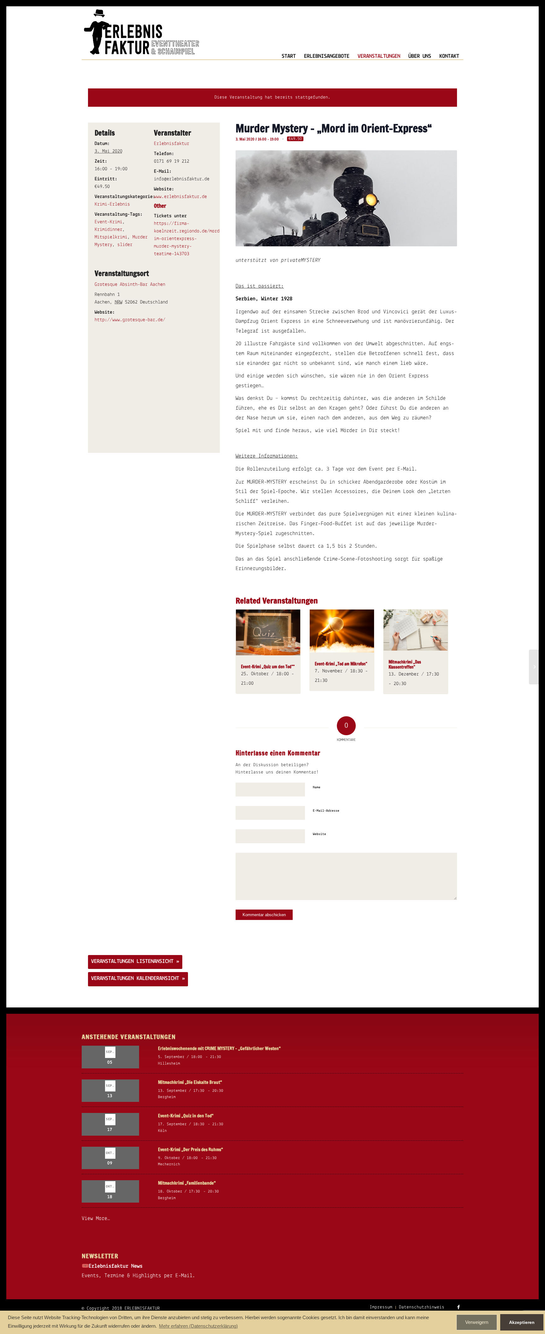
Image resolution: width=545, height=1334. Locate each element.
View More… (96, 1219)
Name (316, 787)
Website (319, 834)
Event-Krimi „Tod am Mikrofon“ (341, 664)
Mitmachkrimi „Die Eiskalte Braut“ (190, 1082)
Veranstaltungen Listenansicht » (135, 961)
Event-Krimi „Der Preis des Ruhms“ (190, 1149)
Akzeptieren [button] (522, 1322)
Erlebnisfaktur (171, 143)
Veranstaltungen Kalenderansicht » (138, 979)
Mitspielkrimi (111, 237)
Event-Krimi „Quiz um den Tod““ (268, 667)
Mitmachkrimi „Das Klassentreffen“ (405, 664)
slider (124, 244)
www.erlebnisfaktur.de (180, 196)
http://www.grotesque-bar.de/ (130, 319)
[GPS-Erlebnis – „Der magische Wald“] (534, 667)
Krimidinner (108, 229)
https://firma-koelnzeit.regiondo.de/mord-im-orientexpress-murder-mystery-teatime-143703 (188, 238)
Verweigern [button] (476, 1322)
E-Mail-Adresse (326, 811)
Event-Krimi (108, 222)
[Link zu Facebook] (458, 1307)
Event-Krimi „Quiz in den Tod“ (186, 1116)
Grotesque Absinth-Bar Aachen (130, 284)
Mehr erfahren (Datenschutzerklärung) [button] (198, 1326)
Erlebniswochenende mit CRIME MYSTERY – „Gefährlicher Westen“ (219, 1048)
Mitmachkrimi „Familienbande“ (187, 1183)
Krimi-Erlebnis (112, 204)
